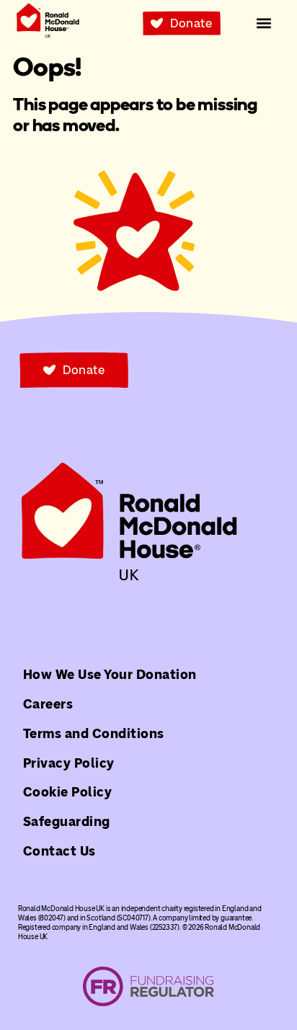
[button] (264, 23)
